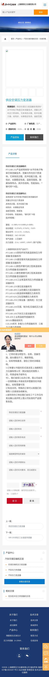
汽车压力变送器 (14, 575)
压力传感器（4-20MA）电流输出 (13, 641)
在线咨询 (34, 641)
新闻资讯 (34, 625)
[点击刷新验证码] (28, 485)
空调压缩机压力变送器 (17, 564)
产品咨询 (15, 137)
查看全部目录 (24, 582)
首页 (12, 39)
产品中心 (19, 39)
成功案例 (13, 625)
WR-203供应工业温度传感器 (20, 538)
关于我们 (13, 615)
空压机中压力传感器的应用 (19, 596)
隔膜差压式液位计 (13, 636)
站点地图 (22, 670)
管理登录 (30, 670)
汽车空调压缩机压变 (31, 39)
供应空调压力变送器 (16, 526)
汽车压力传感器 (14, 570)
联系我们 (34, 137)
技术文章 (34, 615)
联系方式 (34, 636)
